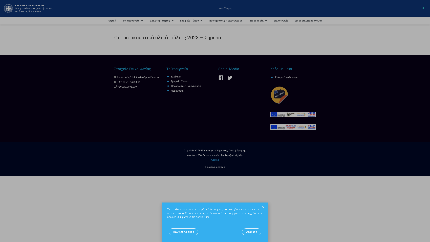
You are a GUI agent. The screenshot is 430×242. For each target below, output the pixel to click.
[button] (183, 231)
